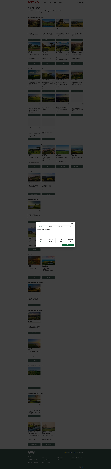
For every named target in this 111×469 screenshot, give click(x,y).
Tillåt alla (68, 244)
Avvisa (43, 244)
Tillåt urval (55, 244)
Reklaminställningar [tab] (60, 226)
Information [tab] (50, 226)
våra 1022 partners (42, 230)
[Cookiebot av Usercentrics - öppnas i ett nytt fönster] (70, 223)
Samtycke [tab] (40, 226)
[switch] (50, 241)
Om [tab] (70, 226)
